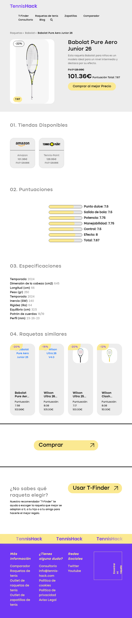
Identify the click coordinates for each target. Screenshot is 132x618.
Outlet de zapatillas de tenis (20, 600)
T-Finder (23, 16)
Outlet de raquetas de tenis (19, 585)
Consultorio (25, 20)
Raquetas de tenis (46, 16)
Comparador (91, 16)
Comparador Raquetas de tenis (20, 571)
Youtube (74, 571)
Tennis (23, 6)
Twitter (73, 566)
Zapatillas (71, 16)
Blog (42, 20)
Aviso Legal (48, 600)
